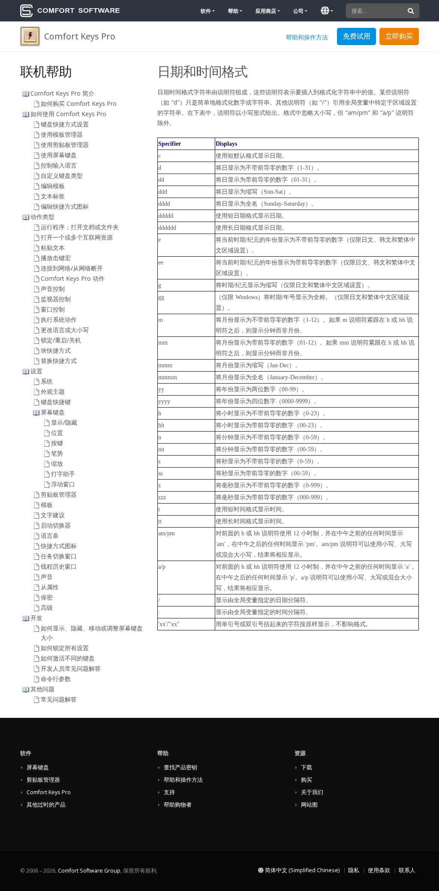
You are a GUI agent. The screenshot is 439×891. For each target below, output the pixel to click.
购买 (306, 779)
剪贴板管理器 (43, 779)
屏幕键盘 (38, 767)
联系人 (407, 870)
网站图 (309, 804)
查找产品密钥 (180, 767)
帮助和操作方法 (307, 37)
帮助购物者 (178, 804)
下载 (306, 767)
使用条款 (379, 870)
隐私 (353, 870)
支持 (169, 792)
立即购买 (399, 36)
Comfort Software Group (89, 870)
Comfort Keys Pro (49, 792)
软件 (206, 11)
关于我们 (312, 792)
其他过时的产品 (46, 804)
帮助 (233, 11)
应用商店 (266, 11)
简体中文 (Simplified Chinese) (302, 870)
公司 (298, 11)
